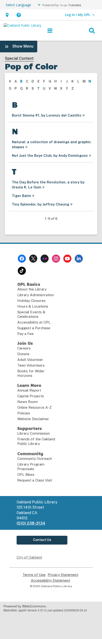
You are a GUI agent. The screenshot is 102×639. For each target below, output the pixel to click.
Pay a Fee (25, 334)
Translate (74, 5)
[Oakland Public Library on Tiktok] (22, 271)
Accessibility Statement (50, 580)
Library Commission (33, 433)
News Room (27, 402)
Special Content (19, 58)
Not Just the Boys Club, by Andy (50, 155)
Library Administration (35, 295)
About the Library (31, 289)
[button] (7, 15)
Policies (23, 413)
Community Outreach (34, 459)
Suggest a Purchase (33, 328)
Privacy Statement (63, 575)
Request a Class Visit (34, 480)
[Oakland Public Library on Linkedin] (79, 259)
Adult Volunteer (30, 360)
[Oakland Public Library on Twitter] (33, 259)
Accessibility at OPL (34, 322)
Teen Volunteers (31, 365)
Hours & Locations (32, 306)
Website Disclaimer (33, 419)
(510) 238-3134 (31, 523)
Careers (24, 348)
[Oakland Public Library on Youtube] (67, 259)
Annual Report (29, 390)
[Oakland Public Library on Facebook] (22, 259)
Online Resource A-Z (34, 407)
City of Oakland (29, 557)
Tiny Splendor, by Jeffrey (40, 204)
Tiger (21, 196)
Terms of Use (34, 575)
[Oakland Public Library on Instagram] (56, 259)
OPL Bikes (25, 474)
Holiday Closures (31, 301)
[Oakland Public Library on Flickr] (45, 259)
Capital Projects (30, 396)
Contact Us (42, 540)
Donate (23, 354)
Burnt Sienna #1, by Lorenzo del (46, 115)
